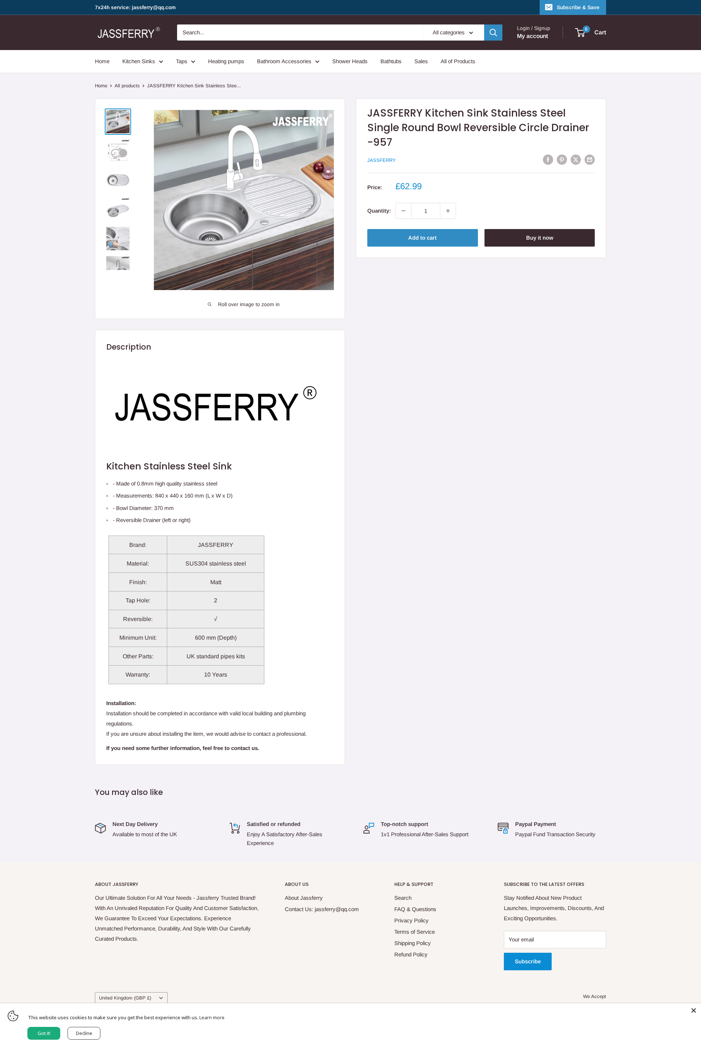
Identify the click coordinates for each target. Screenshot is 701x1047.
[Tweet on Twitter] (576, 159)
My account (532, 36)
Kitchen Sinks (138, 61)
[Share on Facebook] (548, 159)
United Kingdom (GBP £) (125, 998)
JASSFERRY (381, 160)
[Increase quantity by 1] (448, 210)
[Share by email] (590, 159)
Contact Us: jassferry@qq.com (322, 909)
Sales (421, 61)
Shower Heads (350, 61)
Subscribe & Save (578, 7)
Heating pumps (226, 61)
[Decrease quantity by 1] (403, 210)
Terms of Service (414, 932)
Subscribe (528, 961)
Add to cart (422, 238)
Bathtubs (391, 61)
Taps (181, 61)
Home (102, 61)
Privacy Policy (411, 920)
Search (402, 898)
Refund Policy (411, 954)
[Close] (693, 1010)
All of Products (458, 61)
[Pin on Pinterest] (562, 159)
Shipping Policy (412, 943)
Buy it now (539, 238)
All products (127, 85)
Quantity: (379, 211)
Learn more (212, 1017)
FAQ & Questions (415, 909)
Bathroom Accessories (284, 61)
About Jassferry (304, 898)
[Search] (493, 32)
